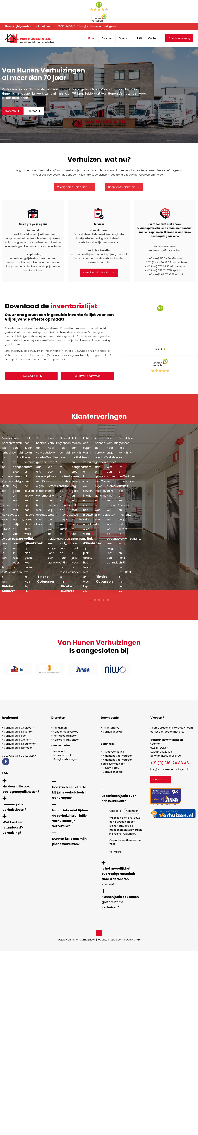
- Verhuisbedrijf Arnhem (16, 739)
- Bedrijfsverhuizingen (64, 759)
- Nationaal (58, 751)
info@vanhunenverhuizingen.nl (98, 26)
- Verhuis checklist (112, 731)
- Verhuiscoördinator (64, 735)
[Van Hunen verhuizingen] (29, 38)
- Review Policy (110, 768)
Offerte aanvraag (179, 38)
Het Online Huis (131, 939)
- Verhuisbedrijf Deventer (17, 731)
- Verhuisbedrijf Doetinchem (19, 744)
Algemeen (132, 811)
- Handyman (59, 727)
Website (102, 939)
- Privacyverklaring (112, 752)
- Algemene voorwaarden (116, 756)
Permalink (115, 852)
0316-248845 (67, 26)
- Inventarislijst (110, 727)
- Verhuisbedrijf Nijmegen (17, 748)
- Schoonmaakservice (64, 731)
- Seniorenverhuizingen (65, 739)
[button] (25, 786)
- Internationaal (61, 755)
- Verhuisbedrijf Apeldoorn (18, 727)
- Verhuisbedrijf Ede (14, 735)
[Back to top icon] (99, 933)
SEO (113, 939)
